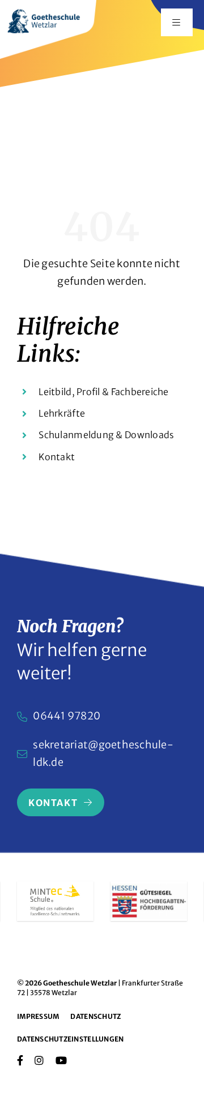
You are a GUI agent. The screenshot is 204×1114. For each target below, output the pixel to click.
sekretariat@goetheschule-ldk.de (103, 753)
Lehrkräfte (62, 413)
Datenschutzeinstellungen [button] (70, 1039)
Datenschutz (95, 1016)
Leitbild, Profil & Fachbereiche (103, 391)
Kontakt (57, 456)
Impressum (38, 1016)
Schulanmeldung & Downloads (106, 434)
